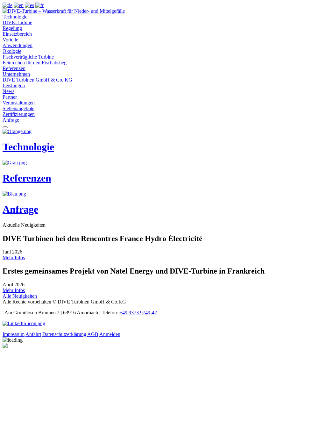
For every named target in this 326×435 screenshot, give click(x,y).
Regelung (12, 28)
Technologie (15, 16)
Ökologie (12, 51)
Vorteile (10, 39)
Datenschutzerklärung (64, 334)
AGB (92, 334)
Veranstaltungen (19, 102)
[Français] (39, 5)
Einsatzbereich (17, 34)
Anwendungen (17, 45)
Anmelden (109, 334)
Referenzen (14, 68)
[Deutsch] (7, 5)
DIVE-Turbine (17, 22)
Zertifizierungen (19, 114)
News (8, 91)
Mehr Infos (14, 257)
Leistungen (14, 85)
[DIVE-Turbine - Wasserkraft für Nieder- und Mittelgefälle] (64, 11)
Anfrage (11, 120)
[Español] (29, 5)
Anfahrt (33, 334)
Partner (10, 97)
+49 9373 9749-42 (138, 312)
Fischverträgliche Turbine (28, 57)
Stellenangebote (18, 108)
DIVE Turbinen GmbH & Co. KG (37, 79)
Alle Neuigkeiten (20, 296)
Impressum (14, 334)
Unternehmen (16, 74)
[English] (19, 5)
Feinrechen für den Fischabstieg (35, 62)
